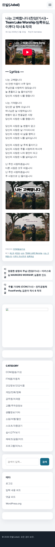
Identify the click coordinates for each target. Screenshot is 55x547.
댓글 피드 (11, 496)
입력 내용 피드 (13, 490)
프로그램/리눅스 (14, 445)
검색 (44, 461)
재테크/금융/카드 (14, 439)
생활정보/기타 (13, 412)
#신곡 (12, 253)
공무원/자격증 (13, 398)
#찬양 (17, 253)
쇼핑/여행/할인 (13, 419)
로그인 (9, 483)
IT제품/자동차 (13, 378)
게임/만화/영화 (13, 392)
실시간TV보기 (13, 432)
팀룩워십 (30, 256)
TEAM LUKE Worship (33, 253)
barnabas (38, 32)
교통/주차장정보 (14, 405)
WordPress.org (13, 503)
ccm (22, 253)
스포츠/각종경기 (14, 425)
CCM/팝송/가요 (19, 249)
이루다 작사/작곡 (19, 256)
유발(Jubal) (11, 5)
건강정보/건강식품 (15, 385)
